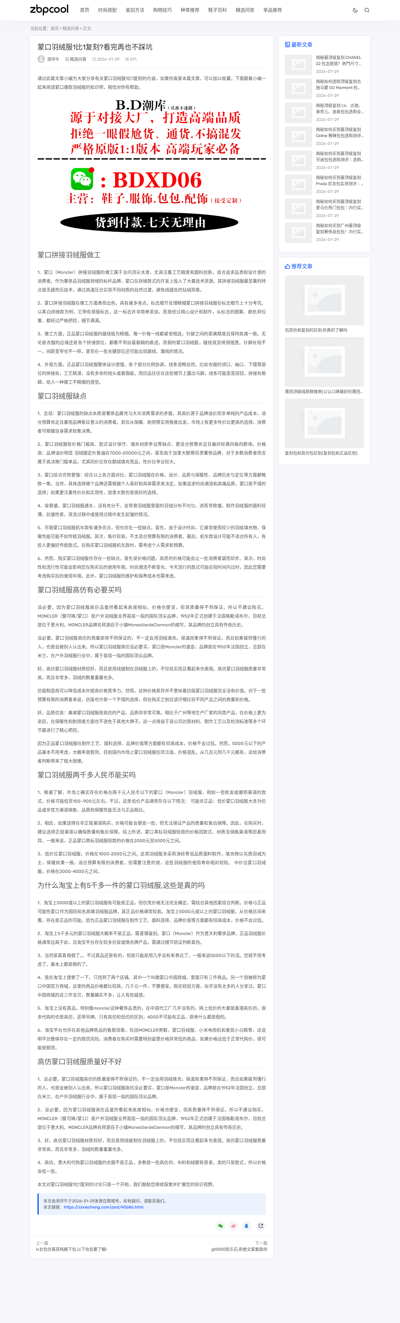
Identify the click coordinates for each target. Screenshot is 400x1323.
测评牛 (53, 59)
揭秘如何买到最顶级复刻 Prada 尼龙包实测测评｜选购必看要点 (338, 183)
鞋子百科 (217, 10)
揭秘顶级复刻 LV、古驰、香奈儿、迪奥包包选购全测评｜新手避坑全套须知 (339, 111)
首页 (84, 10)
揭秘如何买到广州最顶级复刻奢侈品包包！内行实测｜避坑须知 (338, 231)
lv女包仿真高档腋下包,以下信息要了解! (71, 1249)
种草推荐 (190, 10)
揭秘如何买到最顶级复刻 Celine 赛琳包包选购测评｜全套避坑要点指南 (338, 135)
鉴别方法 (135, 10)
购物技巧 (162, 10)
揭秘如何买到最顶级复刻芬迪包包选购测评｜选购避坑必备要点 (338, 159)
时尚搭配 (107, 10)
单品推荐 (272, 10)
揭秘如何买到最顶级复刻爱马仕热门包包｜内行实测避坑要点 (338, 207)
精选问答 (245, 10)
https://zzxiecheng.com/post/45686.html (103, 1207)
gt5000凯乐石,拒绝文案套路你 (239, 1249)
